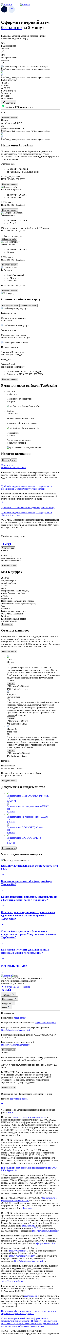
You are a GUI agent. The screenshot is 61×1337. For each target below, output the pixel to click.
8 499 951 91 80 (11, 987)
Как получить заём (10, 306)
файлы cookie (30, 1296)
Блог (14, 460)
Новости (5, 460)
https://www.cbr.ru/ (17, 1251)
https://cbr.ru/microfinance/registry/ (16, 1030)
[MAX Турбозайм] (9, 545)
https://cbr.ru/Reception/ (45, 1022)
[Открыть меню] (12, 9)
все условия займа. (19, 1099)
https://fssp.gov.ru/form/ (12, 1281)
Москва (26, 987)
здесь (10, 1112)
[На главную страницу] (6, 976)
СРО (36, 1228)
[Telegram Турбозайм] (3, 545)
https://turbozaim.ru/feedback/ (45, 1231)
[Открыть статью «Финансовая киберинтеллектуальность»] (3, 481)
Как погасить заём (28, 306)
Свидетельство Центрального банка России (29, 1199)
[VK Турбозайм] (6, 545)
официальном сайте (45, 1243)
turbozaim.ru (26, 1208)
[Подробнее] (2, 1103)
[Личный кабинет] (4, 9)
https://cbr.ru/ (20, 1018)
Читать (11, 683)
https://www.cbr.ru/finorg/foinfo (15, 1045)
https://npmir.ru (28, 1226)
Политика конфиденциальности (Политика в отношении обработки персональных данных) (28, 1312)
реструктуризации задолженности (29, 1117)
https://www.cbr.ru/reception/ (22, 1256)
